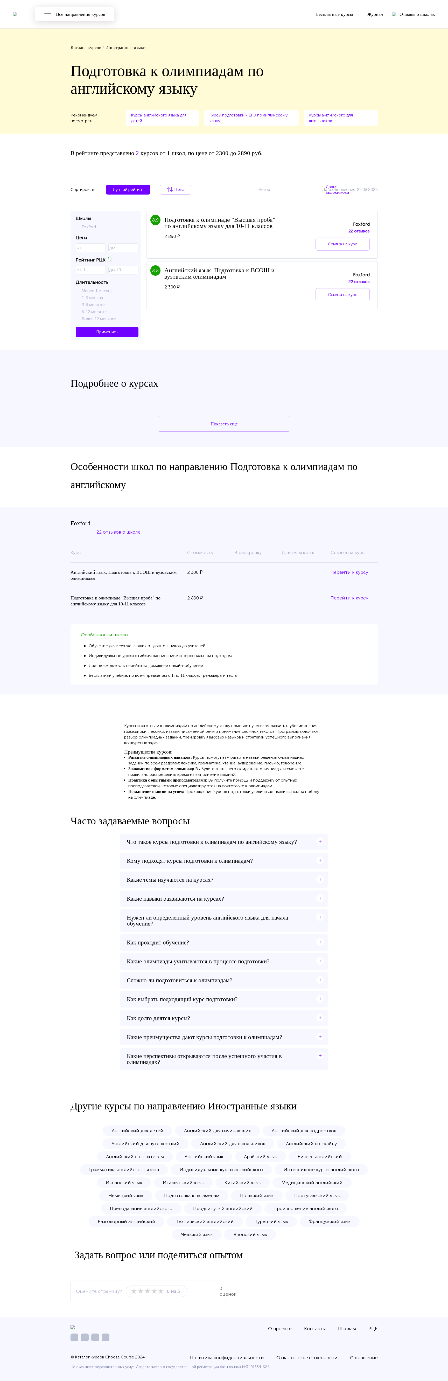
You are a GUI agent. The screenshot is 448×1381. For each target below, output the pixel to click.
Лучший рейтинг (128, 189)
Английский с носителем (135, 1156)
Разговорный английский (126, 1221)
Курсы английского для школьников (331, 118)
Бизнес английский (320, 1156)
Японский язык (250, 1234)
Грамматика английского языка (124, 1169)
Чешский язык (197, 1234)
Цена (179, 189)
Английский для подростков (304, 1131)
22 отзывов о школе (118, 532)
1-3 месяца (92, 297)
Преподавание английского (141, 1208)
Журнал (375, 14)
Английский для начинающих (217, 1131)
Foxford (89, 226)
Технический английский (205, 1221)
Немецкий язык (125, 1195)
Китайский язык (243, 1182)
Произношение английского (306, 1208)
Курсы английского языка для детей (158, 118)
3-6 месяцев (94, 304)
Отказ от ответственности (307, 1358)
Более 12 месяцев (99, 318)
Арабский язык (260, 1156)
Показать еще (224, 423)
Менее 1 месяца (97, 290)
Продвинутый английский (223, 1208)
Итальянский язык (183, 1182)
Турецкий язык (271, 1221)
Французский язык (330, 1221)
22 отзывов (359, 231)
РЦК (373, 1328)
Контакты (315, 1328)
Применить (107, 331)
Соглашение (364, 1358)
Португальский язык (317, 1195)
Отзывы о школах (417, 14)
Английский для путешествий (145, 1144)
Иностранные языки (125, 47)
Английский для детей (137, 1131)
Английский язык (204, 1156)
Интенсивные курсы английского (321, 1169)
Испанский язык (124, 1182)
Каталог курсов (86, 47)
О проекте (280, 1328)
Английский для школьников (232, 1144)
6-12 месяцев (95, 311)
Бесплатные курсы (334, 14)
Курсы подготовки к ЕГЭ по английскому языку (248, 118)
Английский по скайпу (311, 1144)
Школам (347, 1328)
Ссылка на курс (342, 243)
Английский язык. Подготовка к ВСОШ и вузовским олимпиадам (219, 273)
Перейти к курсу (349, 572)
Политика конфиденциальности (227, 1358)
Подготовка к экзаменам (191, 1195)
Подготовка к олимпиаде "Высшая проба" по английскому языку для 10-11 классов (219, 222)
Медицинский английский (312, 1182)
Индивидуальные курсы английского (221, 1169)
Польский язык (257, 1195)
